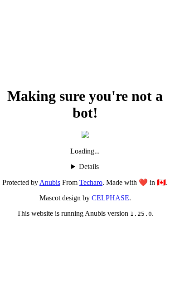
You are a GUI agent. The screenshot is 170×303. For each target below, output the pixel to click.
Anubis (49, 182)
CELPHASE (110, 198)
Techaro (90, 182)
